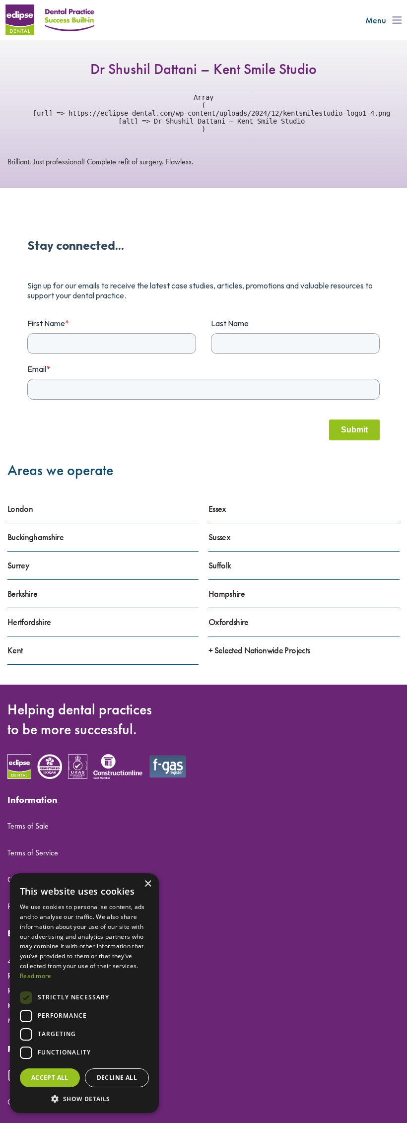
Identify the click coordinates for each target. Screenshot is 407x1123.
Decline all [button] (117, 1077)
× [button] (147, 884)
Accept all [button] (49, 1077)
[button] (84, 1098)
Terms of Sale (28, 826)
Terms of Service (32, 852)
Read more (36, 976)
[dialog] (84, 993)
